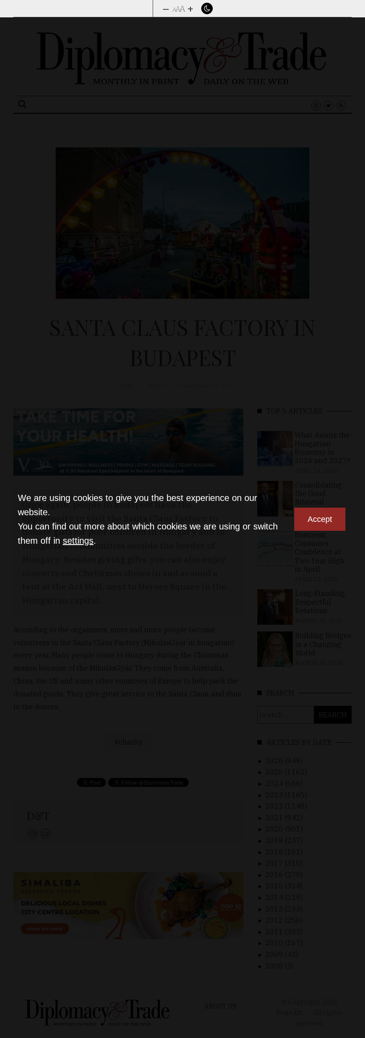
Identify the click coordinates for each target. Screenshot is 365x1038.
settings (78, 540)
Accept (320, 519)
